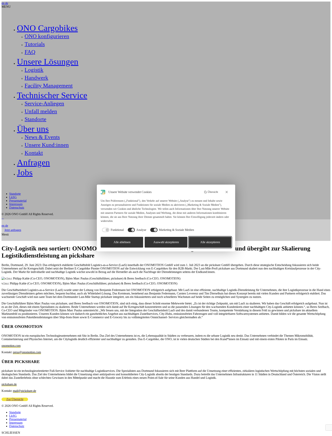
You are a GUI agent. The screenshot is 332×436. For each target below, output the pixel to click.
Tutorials (35, 44)
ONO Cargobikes (47, 28)
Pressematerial (18, 200)
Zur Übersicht (14, 399)
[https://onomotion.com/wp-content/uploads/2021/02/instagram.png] (2, 217)
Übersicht (213, 192)
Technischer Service (52, 95)
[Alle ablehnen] (227, 192)
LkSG (13, 197)
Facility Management (49, 85)
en (3, 3)
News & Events (42, 137)
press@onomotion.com (27, 352)
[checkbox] (112, 230)
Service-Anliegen (44, 103)
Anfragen (33, 162)
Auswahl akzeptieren (166, 242)
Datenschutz (16, 207)
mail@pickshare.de (24, 390)
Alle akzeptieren (210, 242)
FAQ (30, 52)
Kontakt (34, 153)
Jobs (25, 172)
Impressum (15, 204)
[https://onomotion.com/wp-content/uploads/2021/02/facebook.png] (3, 217)
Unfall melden (41, 111)
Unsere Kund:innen (47, 145)
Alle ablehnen (122, 242)
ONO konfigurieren (47, 36)
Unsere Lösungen (47, 61)
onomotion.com (11, 345)
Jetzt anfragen (12, 230)
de (6, 3)
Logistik (34, 70)
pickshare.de (9, 384)
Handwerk (36, 78)
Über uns (33, 129)
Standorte (35, 119)
